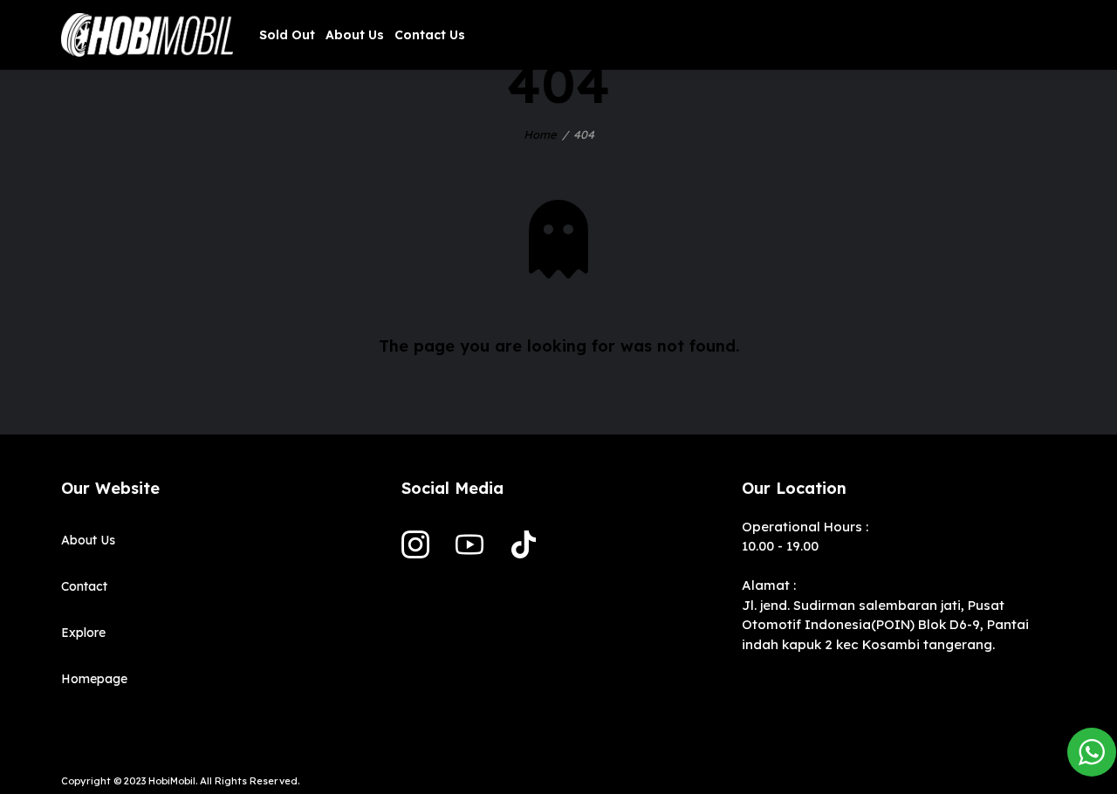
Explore (83, 632)
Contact (84, 586)
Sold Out (287, 35)
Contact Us (429, 35)
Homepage (94, 679)
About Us (355, 35)
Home (540, 134)
